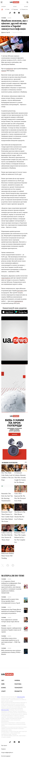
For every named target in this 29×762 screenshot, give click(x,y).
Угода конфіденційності (7, 752)
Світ (2, 680)
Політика (18, 684)
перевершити (18, 301)
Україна (17, 680)
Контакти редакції (5, 756)
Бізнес (9, 18)
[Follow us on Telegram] (19, 13)
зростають (20, 290)
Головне (3, 18)
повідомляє (9, 68)
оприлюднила (5, 278)
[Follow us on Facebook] (14, 13)
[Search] (27, 2)
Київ (2, 684)
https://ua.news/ (21, 696)
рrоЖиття (18, 691)
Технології (18, 688)
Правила (3, 749)
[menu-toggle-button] (2, 2)
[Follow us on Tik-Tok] (10, 13)
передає (3, 71)
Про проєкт (4, 745)
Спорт (3, 691)
